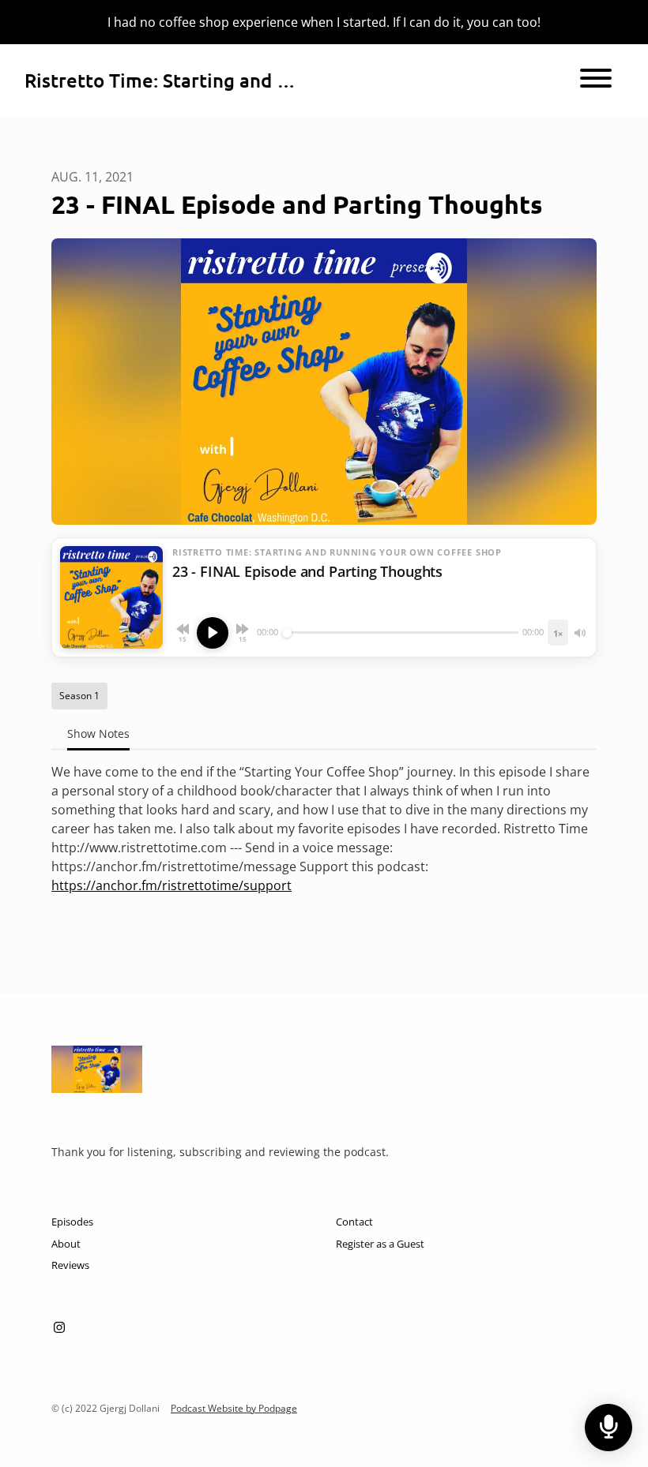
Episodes (72, 1221)
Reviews (70, 1265)
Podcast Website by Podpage (234, 1408)
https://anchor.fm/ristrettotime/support (171, 885)
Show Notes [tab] (98, 733)
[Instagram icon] (59, 1327)
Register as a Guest (380, 1244)
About (66, 1244)
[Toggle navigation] (596, 80)
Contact (354, 1221)
